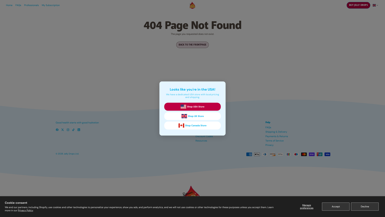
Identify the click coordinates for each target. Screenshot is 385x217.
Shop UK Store (196, 116)
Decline (365, 206)
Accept (336, 206)
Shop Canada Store (195, 125)
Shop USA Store (195, 106)
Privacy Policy (25, 210)
